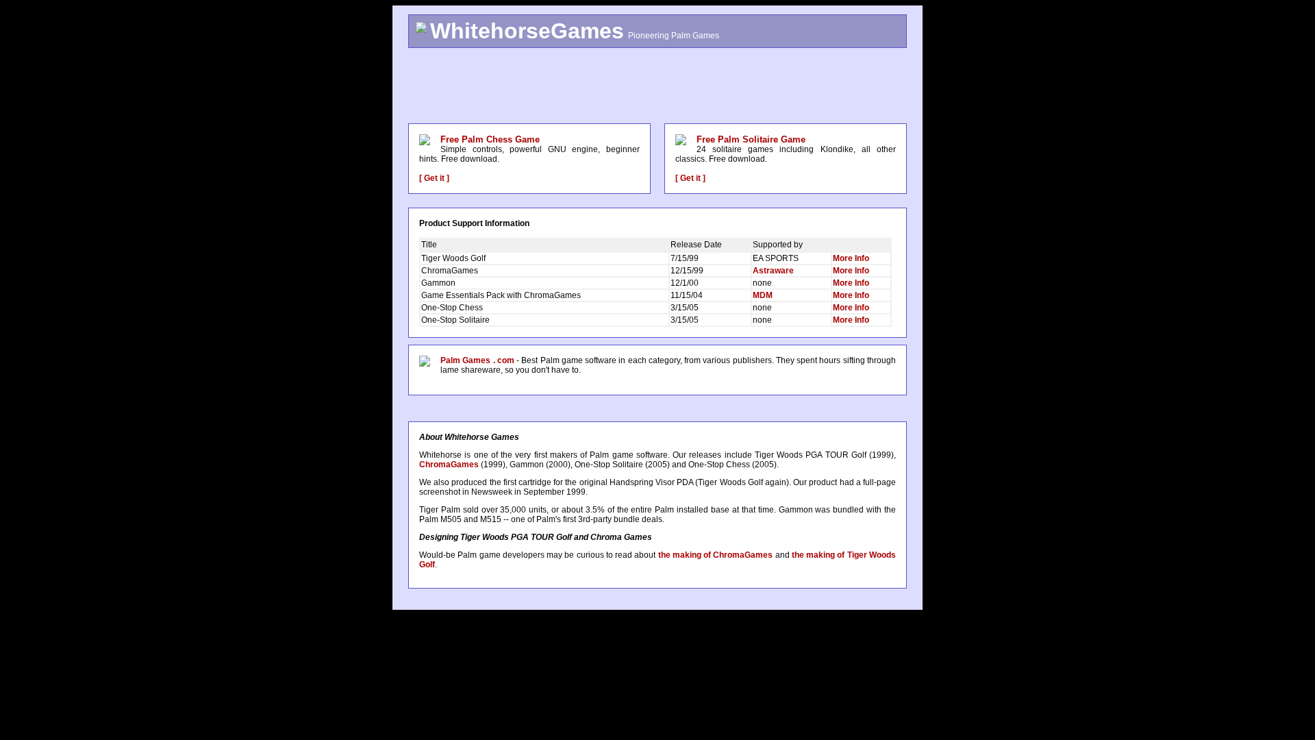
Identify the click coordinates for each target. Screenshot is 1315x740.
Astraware (773, 270)
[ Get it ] (434, 178)
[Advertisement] (657, 85)
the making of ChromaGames (715, 555)
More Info (851, 258)
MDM (763, 295)
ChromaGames (449, 464)
